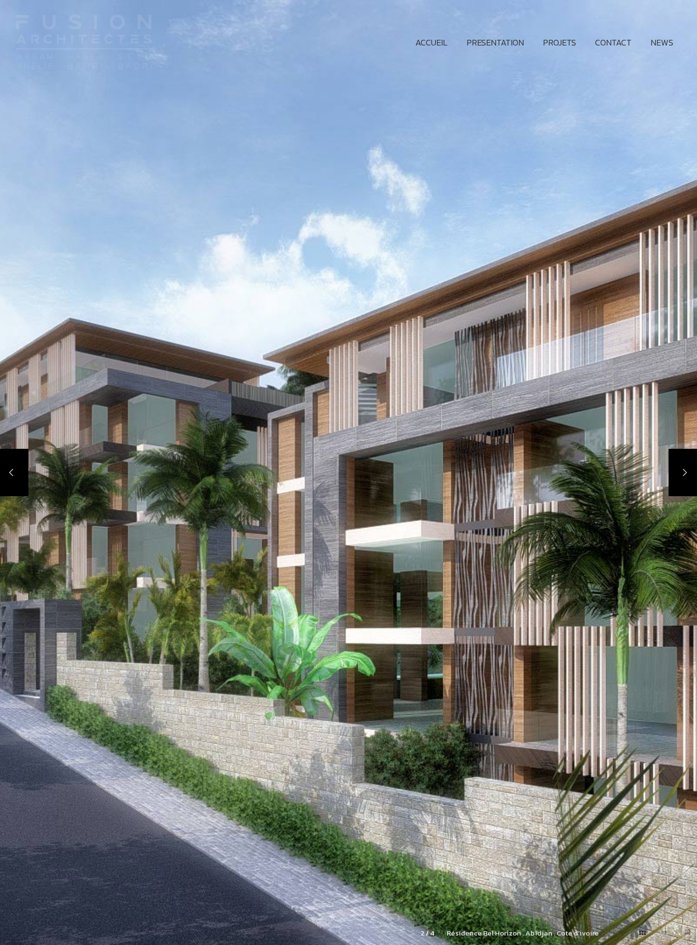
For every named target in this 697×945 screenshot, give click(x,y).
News (662, 42)
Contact (613, 42)
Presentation (495, 42)
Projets (559, 42)
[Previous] (14, 472)
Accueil (431, 42)
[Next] (683, 472)
